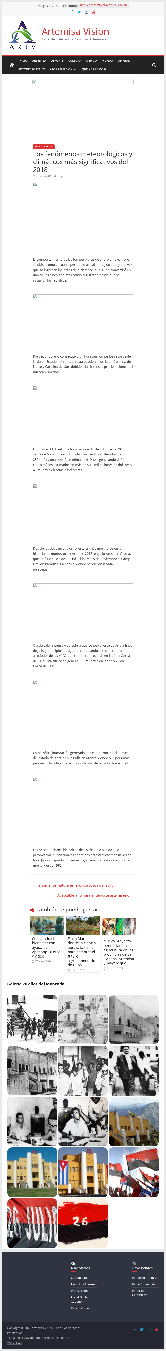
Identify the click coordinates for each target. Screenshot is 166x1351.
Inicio (23, 60)
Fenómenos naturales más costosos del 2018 (73, 885)
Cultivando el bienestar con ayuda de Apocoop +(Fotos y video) (46, 947)
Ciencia (91, 60)
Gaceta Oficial (80, 1308)
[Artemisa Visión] (11, 65)
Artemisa (39, 60)
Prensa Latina (80, 1291)
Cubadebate (79, 1278)
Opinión (124, 60)
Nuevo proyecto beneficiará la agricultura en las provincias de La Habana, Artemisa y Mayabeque (119, 952)
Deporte (57, 60)
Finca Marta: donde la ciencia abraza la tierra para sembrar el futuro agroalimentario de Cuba (82, 951)
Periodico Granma (83, 1284)
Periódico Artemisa (145, 1278)
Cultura (74, 60)
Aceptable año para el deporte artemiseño (95, 895)
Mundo (107, 60)
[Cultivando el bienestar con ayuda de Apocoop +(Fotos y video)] (47, 918)
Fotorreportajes (32, 69)
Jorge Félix (63, 176)
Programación (61, 69)
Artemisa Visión (75, 31)
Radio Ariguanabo (144, 1284)
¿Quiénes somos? (93, 69)
